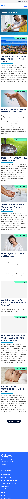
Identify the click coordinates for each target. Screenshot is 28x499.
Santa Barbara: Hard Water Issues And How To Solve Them (13, 59)
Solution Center (5, 486)
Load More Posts (14, 421)
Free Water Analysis (6, 495)
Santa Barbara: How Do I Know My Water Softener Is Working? (13, 302)
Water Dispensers (6, 477)
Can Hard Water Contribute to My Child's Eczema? (12, 389)
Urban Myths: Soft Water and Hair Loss (13, 254)
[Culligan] (7, 6)
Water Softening (20, 38)
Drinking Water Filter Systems (9, 480)
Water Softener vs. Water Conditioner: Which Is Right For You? (13, 207)
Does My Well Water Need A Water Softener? (14, 159)
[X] (4, 492)
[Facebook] (2, 492)
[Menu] (25, 5)
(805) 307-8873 (5, 463)
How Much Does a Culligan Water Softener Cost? (13, 110)
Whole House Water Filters (8, 483)
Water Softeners (5, 474)
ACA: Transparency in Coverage (9, 470)
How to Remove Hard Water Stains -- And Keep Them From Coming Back (13, 338)
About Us (3, 489)
